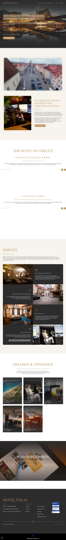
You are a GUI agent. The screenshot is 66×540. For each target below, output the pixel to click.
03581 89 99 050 (9, 38)
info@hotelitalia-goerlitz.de (12, 509)
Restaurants (7, 429)
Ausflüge (48, 401)
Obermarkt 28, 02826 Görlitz (14, 511)
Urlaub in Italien (9, 401)
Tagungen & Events (30, 429)
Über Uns (28, 509)
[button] (2, 538)
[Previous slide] (62, 170)
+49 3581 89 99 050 (11, 506)
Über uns (45, 3)
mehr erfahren (40, 125)
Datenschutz (61, 524)
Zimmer (40, 3)
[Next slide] (65, 170)
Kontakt (61, 3)
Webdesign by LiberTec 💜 (33, 538)
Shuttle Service (29, 401)
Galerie (56, 3)
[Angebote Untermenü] (53, 2)
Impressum (56, 524)
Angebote (50, 3)
